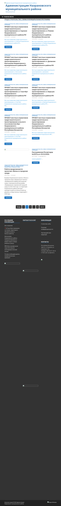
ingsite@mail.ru (42, 156)
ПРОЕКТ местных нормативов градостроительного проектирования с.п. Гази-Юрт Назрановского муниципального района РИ (16, 91)
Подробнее (8, 46)
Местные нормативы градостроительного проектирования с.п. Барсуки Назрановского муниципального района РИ (44, 102)
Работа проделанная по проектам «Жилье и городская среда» (16, 171)
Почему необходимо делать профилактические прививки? (12, 255)
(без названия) (9, 225)
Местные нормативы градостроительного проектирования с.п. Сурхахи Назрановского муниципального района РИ (16, 41)
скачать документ (37, 159)
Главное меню (9, 16)
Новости (13, 166)
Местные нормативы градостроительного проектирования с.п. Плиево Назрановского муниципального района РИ (44, 43)
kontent (13, 37)
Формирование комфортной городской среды (13, 167)
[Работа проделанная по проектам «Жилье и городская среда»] (16, 157)
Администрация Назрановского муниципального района (28, 7)
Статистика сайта (46, 224)
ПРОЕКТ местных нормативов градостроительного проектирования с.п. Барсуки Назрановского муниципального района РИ (43, 91)
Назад (18, 207)
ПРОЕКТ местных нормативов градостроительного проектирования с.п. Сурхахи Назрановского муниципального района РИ (16, 31)
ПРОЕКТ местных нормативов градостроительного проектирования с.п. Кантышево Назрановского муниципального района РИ (16, 61)
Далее (42, 207)
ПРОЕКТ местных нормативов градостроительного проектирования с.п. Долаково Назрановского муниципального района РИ (43, 61)
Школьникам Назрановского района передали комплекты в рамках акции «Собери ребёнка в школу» (11, 240)
